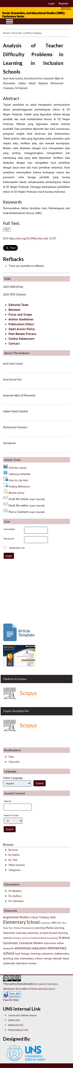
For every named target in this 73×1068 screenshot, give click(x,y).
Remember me (17, 547)
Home (6, 32)
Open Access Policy (22, 329)
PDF (7, 229)
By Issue (13, 850)
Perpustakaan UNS (18, 1029)
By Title (13, 860)
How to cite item (18, 480)
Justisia (37, 32)
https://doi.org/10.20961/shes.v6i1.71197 (32, 238)
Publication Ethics (21, 324)
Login (51, 3)
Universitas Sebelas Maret (22, 1015)
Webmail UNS (15, 1024)
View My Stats (11, 1000)
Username (9, 529)
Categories (15, 870)
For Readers (15, 891)
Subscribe (14, 762)
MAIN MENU (9, 21)
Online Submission (21, 339)
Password (9, 538)
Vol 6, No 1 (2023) (21, 32)
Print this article (18, 468)
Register (64, 3)
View (11, 756)
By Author (14, 855)
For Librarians (16, 901)
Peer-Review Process (22, 334)
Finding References (19, 486)
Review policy (16, 493)
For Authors (15, 896)
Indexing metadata (19, 474)
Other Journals (17, 865)
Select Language (13, 778)
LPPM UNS (14, 1020)
